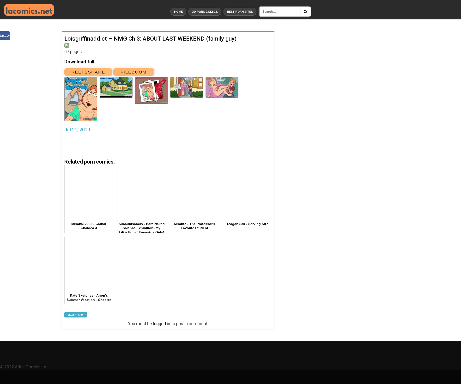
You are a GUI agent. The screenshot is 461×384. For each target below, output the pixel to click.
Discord (5, 35)
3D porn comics (205, 11)
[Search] (305, 11)
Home (178, 11)
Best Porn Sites (240, 11)
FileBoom (134, 72)
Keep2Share (88, 72)
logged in (161, 323)
